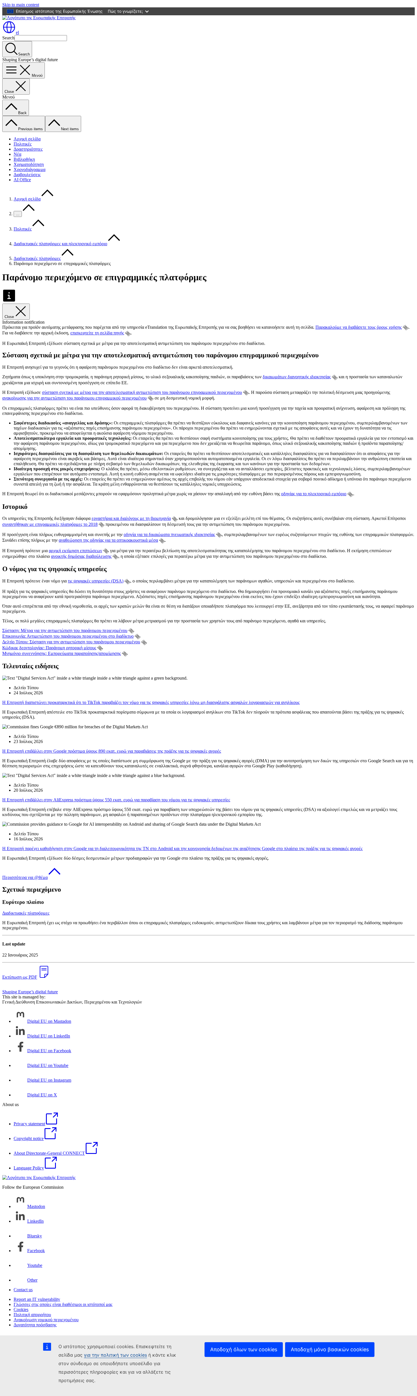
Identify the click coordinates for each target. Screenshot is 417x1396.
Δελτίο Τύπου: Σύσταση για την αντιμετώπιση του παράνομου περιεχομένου (71, 641)
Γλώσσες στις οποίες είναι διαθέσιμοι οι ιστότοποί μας (63, 1304)
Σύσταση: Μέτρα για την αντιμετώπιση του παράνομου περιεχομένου (64, 630)
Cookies (21, 1309)
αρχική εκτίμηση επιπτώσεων (75, 550)
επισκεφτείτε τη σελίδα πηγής (97, 332)
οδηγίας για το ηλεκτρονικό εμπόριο (313, 493)
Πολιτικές (22, 144)
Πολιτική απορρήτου (32, 1314)
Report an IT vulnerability (37, 1299)
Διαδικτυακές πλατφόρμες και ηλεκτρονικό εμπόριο (60, 243)
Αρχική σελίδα (27, 138)
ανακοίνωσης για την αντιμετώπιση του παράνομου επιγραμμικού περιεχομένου (74, 398)
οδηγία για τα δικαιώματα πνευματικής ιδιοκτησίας (169, 534)
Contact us (23, 1289)
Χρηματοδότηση (29, 164)
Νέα (17, 154)
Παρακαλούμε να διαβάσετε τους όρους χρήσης (358, 327)
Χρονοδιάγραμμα (29, 169)
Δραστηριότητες (28, 149)
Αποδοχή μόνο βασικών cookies (330, 1349)
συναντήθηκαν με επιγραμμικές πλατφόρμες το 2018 (50, 524)
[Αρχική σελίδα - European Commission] (38, 17)
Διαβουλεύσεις (27, 174)
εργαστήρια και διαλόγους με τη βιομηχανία (131, 518)
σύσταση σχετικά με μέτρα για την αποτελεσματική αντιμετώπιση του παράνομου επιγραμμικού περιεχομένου (142, 392)
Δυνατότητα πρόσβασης (35, 1324)
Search (8, 37)
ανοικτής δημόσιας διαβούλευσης (81, 556)
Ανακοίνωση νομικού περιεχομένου (46, 1319)
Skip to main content (20, 4)
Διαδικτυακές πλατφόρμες (37, 258)
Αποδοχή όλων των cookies (243, 1349)
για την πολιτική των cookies (115, 1355)
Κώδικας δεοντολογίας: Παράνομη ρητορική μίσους (49, 647)
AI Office (22, 179)
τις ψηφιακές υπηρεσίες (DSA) (95, 581)
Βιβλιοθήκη (24, 159)
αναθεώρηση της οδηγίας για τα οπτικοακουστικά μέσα (108, 540)
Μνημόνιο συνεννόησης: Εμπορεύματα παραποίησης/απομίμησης (61, 653)
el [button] (17, 32)
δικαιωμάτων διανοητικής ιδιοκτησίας (297, 376)
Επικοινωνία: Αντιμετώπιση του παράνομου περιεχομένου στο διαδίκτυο (68, 636)
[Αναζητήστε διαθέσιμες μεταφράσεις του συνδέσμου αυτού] (405, 327)
